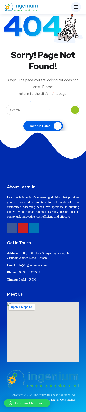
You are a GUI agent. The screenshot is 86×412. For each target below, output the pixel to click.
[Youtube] (23, 228)
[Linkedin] (34, 228)
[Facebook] (12, 228)
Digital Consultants (63, 399)
